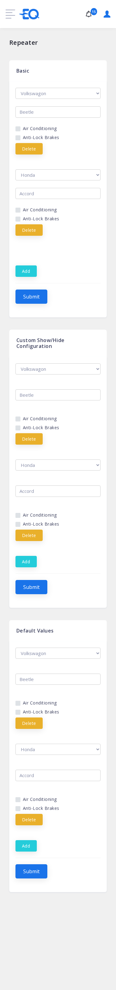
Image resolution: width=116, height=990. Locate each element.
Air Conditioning (40, 128)
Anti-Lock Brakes (41, 137)
